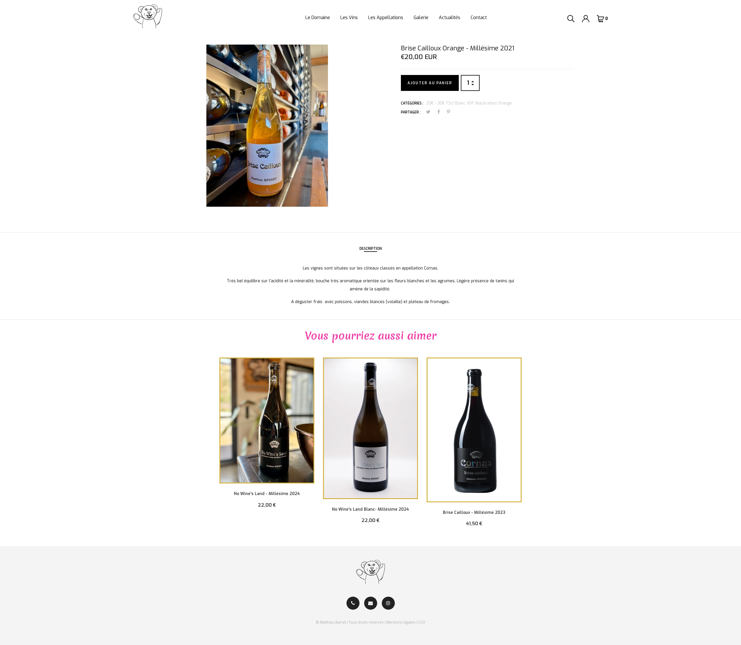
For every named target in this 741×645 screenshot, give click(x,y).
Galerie (421, 17)
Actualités (449, 17)
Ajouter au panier (430, 83)
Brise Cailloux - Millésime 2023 (474, 512)
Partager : (411, 112)
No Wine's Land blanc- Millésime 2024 (370, 509)
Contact (479, 17)
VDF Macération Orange (489, 103)
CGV (421, 622)
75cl (450, 103)
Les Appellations (385, 17)
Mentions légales (401, 622)
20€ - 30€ (435, 103)
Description (371, 248)
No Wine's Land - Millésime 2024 (267, 493)
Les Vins (349, 17)
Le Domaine (317, 17)
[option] (267, 437)
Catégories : (412, 103)
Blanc (460, 103)
